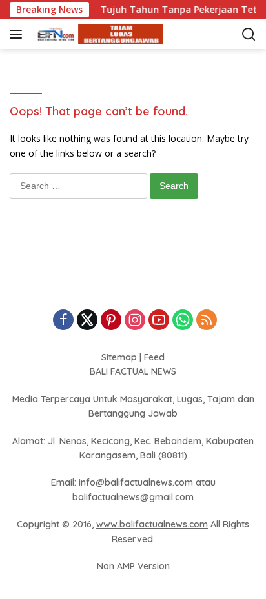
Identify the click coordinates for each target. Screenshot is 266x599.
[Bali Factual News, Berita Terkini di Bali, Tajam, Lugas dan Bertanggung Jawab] (96, 34)
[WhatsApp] (182, 320)
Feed (154, 357)
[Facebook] (63, 320)
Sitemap (119, 357)
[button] (18, 34)
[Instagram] (135, 320)
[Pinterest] (111, 320)
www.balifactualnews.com (152, 524)
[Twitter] (87, 320)
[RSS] (206, 320)
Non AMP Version (133, 566)
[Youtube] (158, 320)
